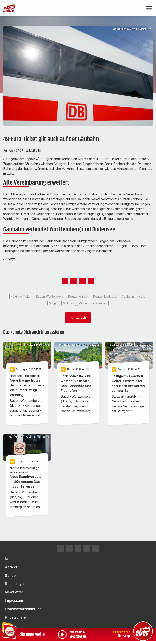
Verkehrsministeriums (93, 303)
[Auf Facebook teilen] (65, 281)
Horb (142, 296)
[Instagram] (60, 548)
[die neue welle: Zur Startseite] (73, 8)
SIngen (53, 303)
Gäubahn (128, 296)
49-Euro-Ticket (21, 296)
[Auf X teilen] (73, 281)
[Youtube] (86, 548)
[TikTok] (78, 548)
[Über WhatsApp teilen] (82, 281)
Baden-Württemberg (50, 296)
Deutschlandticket (105, 296)
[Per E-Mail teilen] (91, 281)
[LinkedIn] (95, 548)
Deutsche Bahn (78, 296)
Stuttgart (68, 303)
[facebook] (69, 548)
